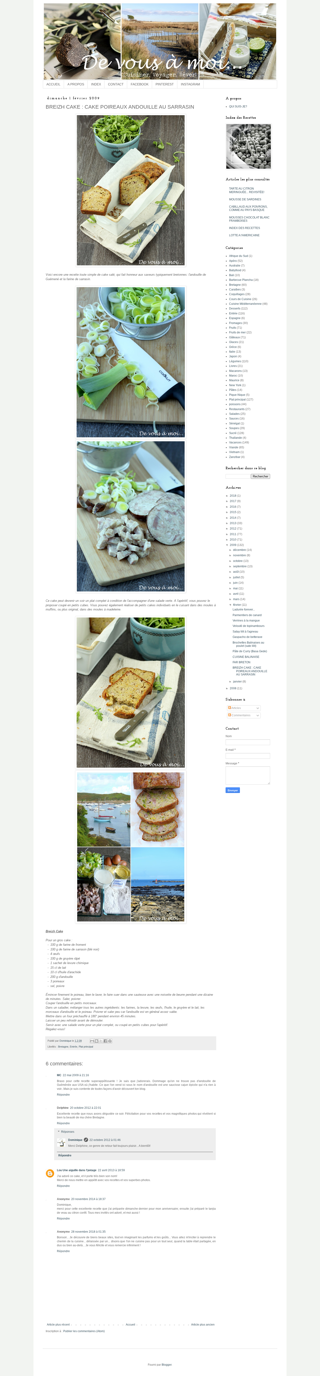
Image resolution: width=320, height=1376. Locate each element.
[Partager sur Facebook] (105, 1041)
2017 (233, 501)
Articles (236, 708)
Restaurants (237, 409)
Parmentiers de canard (247, 615)
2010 (233, 539)
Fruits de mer (237, 332)
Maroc (233, 375)
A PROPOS (75, 84)
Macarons (235, 371)
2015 (233, 512)
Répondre (63, 1094)
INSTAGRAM (190, 84)
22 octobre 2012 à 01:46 (105, 1140)
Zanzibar (234, 457)
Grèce (233, 347)
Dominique (75, 1140)
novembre (240, 555)
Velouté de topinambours (248, 626)
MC (59, 1075)
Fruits (232, 327)
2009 (233, 545)
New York (235, 385)
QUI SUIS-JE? (238, 106)
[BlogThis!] (96, 1041)
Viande (233, 447)
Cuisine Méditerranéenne (245, 303)
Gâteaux (234, 337)
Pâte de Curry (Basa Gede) (250, 651)
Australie (234, 265)
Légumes (235, 361)
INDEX (96, 84)
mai (235, 588)
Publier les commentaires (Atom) (84, 1331)
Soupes (234, 428)
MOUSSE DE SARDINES (245, 199)
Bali (231, 275)
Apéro (233, 261)
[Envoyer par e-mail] (92, 1041)
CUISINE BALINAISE (246, 657)
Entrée (73, 1046)
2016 (233, 506)
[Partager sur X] (101, 1041)
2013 (233, 523)
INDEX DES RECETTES (244, 228)
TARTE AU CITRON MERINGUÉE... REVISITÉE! (246, 190)
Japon (233, 356)
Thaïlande (235, 437)
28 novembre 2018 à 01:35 (88, 1231)
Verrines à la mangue (246, 620)
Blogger (166, 1364)
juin (235, 582)
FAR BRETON (241, 662)
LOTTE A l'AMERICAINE (244, 235)
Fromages (235, 323)
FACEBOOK (140, 84)
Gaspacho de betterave (247, 637)
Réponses (67, 1131)
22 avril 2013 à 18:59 (111, 1170)
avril (236, 593)
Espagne (235, 318)
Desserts (234, 308)
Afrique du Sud (238, 256)
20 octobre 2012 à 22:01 (85, 1107)
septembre (240, 566)
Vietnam (234, 452)
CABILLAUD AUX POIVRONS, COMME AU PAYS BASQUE (248, 208)
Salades (234, 413)
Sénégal (234, 423)
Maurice (234, 380)
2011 (233, 534)
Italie (232, 351)
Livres (233, 366)
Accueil (130, 1324)
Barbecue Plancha (241, 280)
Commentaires (240, 715)
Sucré (233, 433)
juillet (237, 577)
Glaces (233, 342)
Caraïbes (235, 289)
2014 (233, 517)
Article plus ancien (203, 1324)
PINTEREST (165, 84)
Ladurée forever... (244, 609)
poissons (235, 404)
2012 (233, 528)
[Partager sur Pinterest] (110, 1041)
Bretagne (63, 1046)
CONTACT (116, 84)
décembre (240, 550)
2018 (233, 495)
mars (236, 599)
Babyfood (235, 270)
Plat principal (86, 1046)
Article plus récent (58, 1324)
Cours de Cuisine (240, 299)
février (237, 604)
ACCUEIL (53, 84)
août (236, 571)
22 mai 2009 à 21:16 (76, 1075)
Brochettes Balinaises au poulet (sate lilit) (248, 644)
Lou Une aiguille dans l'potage (77, 1170)
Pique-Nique (237, 394)
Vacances (235, 442)
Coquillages (237, 294)
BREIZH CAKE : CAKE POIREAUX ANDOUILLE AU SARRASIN (250, 671)
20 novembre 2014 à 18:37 (88, 1199)
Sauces (234, 418)
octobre (238, 561)
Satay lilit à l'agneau (245, 631)
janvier (237, 681)
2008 (233, 688)
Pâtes (232, 390)
